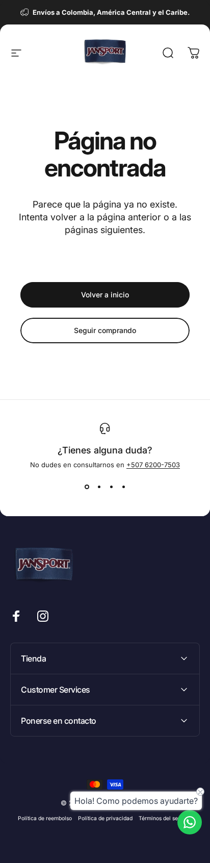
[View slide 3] (111, 487)
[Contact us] (189, 822)
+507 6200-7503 (153, 465)
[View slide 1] (87, 487)
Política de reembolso (45, 818)
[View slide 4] (123, 487)
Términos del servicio (165, 818)
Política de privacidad (105, 818)
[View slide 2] (99, 487)
